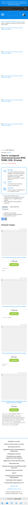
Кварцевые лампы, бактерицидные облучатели (14, 450)
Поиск (25, 8)
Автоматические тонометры (14, 470)
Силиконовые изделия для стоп (14, 483)
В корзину (14, 264)
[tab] (5, 207)
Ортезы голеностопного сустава (14, 444)
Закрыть (18, 4)
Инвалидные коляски (14, 454)
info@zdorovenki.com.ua (14, 489)
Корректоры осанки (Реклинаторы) (14, 461)
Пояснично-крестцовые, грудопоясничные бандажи (14, 457)
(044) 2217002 (14, 486)
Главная (3, 21)
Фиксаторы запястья (14, 447)
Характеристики (14, 206)
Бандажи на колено (14, 441)
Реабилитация (15, 21)
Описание (5, 206)
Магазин (8, 21)
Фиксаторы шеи (14, 463)
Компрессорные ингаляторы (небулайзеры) (14, 476)
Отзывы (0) (5, 209)
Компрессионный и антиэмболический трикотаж (14, 467)
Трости (22, 21)
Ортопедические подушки (14, 480)
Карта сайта (17, 499)
